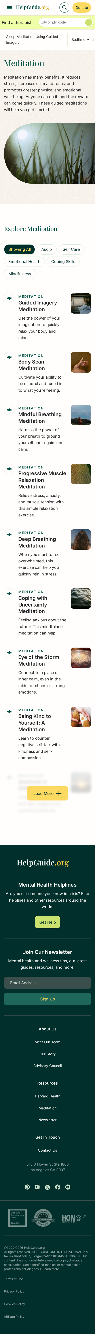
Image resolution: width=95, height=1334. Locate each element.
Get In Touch (47, 1137)
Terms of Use (13, 1279)
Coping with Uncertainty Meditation (33, 605)
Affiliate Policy (14, 1316)
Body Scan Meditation (31, 365)
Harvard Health (47, 1096)
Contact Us (47, 1150)
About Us (48, 1028)
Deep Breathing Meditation (37, 542)
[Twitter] (47, 1187)
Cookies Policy (14, 1304)
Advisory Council (47, 1065)
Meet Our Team (47, 1042)
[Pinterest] (27, 1187)
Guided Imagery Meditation (37, 306)
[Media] (9, 298)
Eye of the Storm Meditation (38, 660)
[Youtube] (68, 1187)
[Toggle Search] (64, 7)
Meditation (31, 297)
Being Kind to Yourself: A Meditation (34, 723)
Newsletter (47, 1120)
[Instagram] (37, 1187)
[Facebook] (58, 1187)
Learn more (51, 1269)
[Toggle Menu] (9, 7)
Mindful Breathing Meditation (40, 417)
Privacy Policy (14, 1291)
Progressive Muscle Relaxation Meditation (42, 480)
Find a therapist (17, 22)
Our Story (48, 1054)
